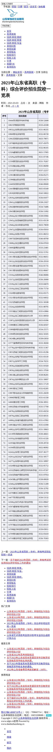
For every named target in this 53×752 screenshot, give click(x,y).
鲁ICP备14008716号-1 (11, 712)
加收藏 (41, 6)
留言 (26, 6)
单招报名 (11, 52)
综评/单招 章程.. (15, 577)
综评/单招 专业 (14, 43)
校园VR (11, 64)
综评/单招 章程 (14, 37)
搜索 (9, 737)
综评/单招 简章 (14, 40)
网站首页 (17, 72)
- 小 (12, 106)
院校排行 (11, 55)
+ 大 (17, 106)
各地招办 (11, 67)
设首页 (33, 6)
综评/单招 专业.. (15, 571)
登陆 (14, 6)
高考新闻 (11, 34)
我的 (9, 748)
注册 (20, 6)
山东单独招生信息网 (28, 718)
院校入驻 (11, 58)
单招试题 (11, 49)
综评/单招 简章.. (15, 568)
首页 (9, 31)
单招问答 (11, 46)
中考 (9, 61)
